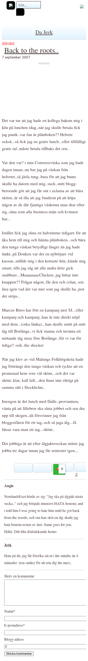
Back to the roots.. (31, 50)
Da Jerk (44, 32)
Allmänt (8, 43)
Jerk (7, 544)
